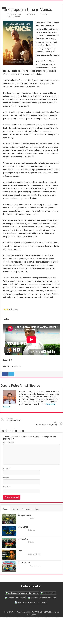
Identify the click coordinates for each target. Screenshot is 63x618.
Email (6, 478)
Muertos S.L (23, 539)
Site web (7, 487)
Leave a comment (13, 16)
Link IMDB (7, 360)
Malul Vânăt (23, 527)
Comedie (43, 14)
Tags (37, 509)
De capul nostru (24, 515)
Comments (27, 509)
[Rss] (31, 608)
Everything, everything (46, 424)
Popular (15, 509)
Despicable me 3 (13, 419)
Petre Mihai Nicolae (13, 14)
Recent (5, 509)
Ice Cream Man (24, 563)
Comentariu (8, 442)
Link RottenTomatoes (12, 366)
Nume (6, 468)
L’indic (20, 551)
